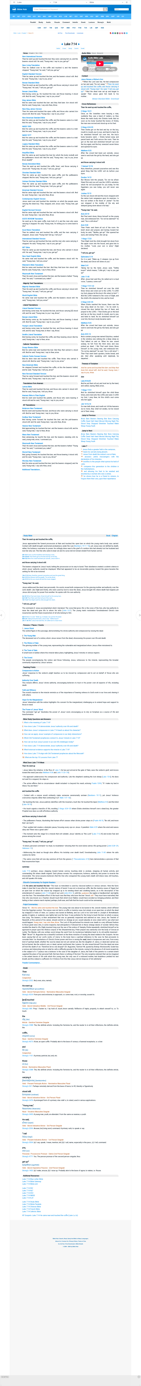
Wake (116, 423)
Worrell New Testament (31, 452)
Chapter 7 (24, 33)
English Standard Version (32, 74)
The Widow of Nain (31, 643)
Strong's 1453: (28, 1170)
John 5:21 (67, 610)
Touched (110, 423)
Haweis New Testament (31, 426)
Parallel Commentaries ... (31, 963)
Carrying (115, 419)
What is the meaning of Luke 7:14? (37, 722)
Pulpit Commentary (30, 904)
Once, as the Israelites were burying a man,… (39, 555)
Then (110, 84)
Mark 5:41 (85, 265)
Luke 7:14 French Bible (31, 1209)
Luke (19, 33)
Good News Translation (31, 230)
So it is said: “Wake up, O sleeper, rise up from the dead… (42, 617)
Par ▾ (37, 53)
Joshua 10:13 (86, 193)
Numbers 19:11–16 (81, 546)
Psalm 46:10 (98, 821)
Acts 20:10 (85, 214)
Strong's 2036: (28, 1128)
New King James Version (32, 109)
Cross (64, 48)
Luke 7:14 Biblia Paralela (31, 1204)
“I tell (110, 89)
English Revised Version (31, 210)
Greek (83, 48)
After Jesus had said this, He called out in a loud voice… (42, 620)
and (103, 87)
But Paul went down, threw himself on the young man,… (42, 596)
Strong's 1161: (28, 1056)
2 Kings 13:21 (86, 111)
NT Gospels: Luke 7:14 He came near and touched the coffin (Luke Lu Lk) (50, 1215)
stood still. (85, 89)
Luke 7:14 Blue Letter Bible (32, 1179)
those (108, 87)
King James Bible (29, 100)
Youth (93, 426)
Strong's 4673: (28, 1042)
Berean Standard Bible (30, 83)
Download (115, 99)
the (95, 87)
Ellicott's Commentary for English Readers (39, 882)
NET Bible (26, 247)
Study (70, 48)
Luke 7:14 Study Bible (30, 1202)
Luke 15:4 (106, 777)
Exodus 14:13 (86, 177)
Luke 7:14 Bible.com (30, 1184)
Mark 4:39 (93, 827)
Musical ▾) (100, 53)
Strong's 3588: (28, 1025)
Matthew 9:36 (48, 772)
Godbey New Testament (31, 417)
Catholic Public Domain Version (34, 356)
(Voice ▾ (93, 53)
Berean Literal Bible (29, 91)
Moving (108, 421)
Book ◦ (108, 536)
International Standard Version (33, 239)
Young (88, 426)
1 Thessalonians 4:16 (80, 859)
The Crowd (28, 658)
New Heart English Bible (31, 256)
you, (114, 89)
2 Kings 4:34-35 (87, 127)
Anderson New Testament (32, 408)
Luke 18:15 (27, 804)
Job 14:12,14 (86, 404)
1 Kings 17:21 (86, 390)
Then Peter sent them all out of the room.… (38, 598)
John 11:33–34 (63, 772)
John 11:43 (85, 277)
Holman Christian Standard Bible (34, 181)
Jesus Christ (29, 628)
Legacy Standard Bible (31, 144)
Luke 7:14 (26, 871)
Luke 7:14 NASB (28, 1195)
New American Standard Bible (33, 118)
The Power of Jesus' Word (32, 709)
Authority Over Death (30, 680)
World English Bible (29, 295)
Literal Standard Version (31, 308)
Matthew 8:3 (103, 802)
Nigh (113, 421)
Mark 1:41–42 (65, 798)
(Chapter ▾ (31, 53)
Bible (15, 33)
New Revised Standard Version (34, 374)
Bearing (100, 419)
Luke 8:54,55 (86, 381)
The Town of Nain (30, 650)
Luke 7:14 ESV (27, 1193)
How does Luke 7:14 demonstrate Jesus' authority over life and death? (51, 726)
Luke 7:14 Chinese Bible (31, 1207)
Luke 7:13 (96, 834)
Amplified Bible (28, 153)
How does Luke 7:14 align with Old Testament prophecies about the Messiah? (54, 753)
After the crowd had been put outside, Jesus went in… (41, 558)
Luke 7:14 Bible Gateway (31, 1181)
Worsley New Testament (31, 461)
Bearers (93, 419)
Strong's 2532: (28, 980)
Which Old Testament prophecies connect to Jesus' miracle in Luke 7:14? (52, 738)
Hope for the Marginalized (32, 700)
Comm (76, 48)
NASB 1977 (26, 135)
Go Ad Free (5, 1377)
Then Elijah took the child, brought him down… (39, 600)
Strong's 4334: (28, 995)
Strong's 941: (27, 1086)
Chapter (115, 536)
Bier (105, 419)
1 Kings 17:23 (86, 239)
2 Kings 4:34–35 (64, 809)
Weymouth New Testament (32, 274)
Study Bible (27, 536)
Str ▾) (40, 53)
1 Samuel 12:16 (87, 166)
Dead (88, 421)
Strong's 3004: (28, 1142)
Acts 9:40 (84, 225)
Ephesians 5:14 (87, 257)
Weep (83, 426)
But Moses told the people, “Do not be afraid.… (39, 577)
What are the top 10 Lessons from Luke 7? (41, 757)
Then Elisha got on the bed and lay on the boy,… (40, 556)
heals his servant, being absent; (95, 452)
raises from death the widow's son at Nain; (99, 454)
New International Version (32, 56)
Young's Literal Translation (32, 326)
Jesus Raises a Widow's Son (92, 79)
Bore (110, 419)
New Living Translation (31, 65)
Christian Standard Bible (31, 173)
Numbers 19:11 (94, 795)
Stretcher (102, 423)
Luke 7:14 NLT (27, 1191)
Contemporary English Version (33, 199)
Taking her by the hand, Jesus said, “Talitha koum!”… (41, 619)
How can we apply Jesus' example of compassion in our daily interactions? (53, 734)
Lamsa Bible (27, 387)
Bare (87, 419)
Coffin (83, 421)
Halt (92, 421)
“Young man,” (95, 89)
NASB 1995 (26, 126)
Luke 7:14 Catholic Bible (31, 1211)
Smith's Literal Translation (32, 334)
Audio (58, 48)
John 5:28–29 (113, 846)
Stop (88, 423)
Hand (96, 421)
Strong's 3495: (28, 1114)
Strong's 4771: (28, 1156)
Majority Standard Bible (31, 287)
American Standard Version (32, 190)
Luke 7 (57, 770)
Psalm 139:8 (97, 783)
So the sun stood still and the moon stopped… (39, 579)
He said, (104, 89)
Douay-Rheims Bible (30, 347)
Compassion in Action (30, 671)
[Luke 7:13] (3, 620)
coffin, (99, 87)
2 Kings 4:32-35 (87, 302)
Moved (102, 421)
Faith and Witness (29, 690)
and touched (88, 87)
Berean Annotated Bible (31, 164)
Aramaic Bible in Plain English (33, 395)
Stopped (94, 423)
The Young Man (30, 636)
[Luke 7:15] (138, 620)
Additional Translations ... (31, 470)
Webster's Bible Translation (32, 265)
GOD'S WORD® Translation (32, 219)
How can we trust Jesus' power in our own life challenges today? (49, 742)
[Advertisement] (70, 518)
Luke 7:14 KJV (27, 1198)
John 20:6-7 (68, 893)
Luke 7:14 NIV (27, 1188)
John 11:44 (46, 893)
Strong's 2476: (28, 1100)
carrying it (115, 87)
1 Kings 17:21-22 (87, 286)
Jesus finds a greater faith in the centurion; (99, 449)
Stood (83, 423)
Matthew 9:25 (86, 151)
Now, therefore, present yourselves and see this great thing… (44, 575)
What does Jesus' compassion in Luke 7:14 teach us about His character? (52, 730)
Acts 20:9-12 (86, 334)
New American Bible (30, 365)
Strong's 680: (27, 1009)
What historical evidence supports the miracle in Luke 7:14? (47, 750)
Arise (83, 419)
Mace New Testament (30, 435)
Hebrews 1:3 (27, 848)
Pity (117, 421)
